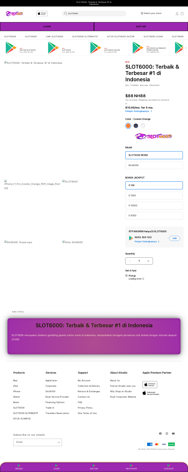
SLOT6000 (10, 36)
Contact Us (84, 397)
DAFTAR (141, 26)
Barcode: (144, 85)
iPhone (16, 391)
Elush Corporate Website (123, 397)
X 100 (132, 185)
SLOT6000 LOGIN (153, 36)
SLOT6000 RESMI (138, 155)
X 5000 (132, 215)
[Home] (14, 13)
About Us (115, 380)
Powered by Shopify (166, 449)
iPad (15, 386)
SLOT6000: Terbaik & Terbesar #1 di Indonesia (93, 3)
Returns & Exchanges (89, 391)
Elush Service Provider (57, 397)
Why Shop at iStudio (121, 391)
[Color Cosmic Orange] (128, 126)
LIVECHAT (169, 468)
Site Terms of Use (87, 413)
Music (16, 402)
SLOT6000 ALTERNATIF (85, 36)
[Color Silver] (143, 125)
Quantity (130, 253)
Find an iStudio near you (123, 386)
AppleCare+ (52, 380)
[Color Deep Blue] (136, 125)
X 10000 (132, 205)
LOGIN (47, 26)
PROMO (19, 468)
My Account (84, 380)
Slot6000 (133, 165)
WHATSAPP (131, 468)
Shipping (143, 100)
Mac (15, 380)
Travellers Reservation (57, 413)
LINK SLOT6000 (54, 36)
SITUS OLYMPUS (22, 419)
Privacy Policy (85, 408)
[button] (10, 36)
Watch (16, 397)
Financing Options (55, 402)
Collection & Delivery (89, 386)
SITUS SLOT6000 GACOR (121, 36)
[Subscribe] (58, 442)
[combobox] (94, 13)
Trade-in (50, 408)
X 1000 (132, 195)
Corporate (51, 386)
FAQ (80, 402)
